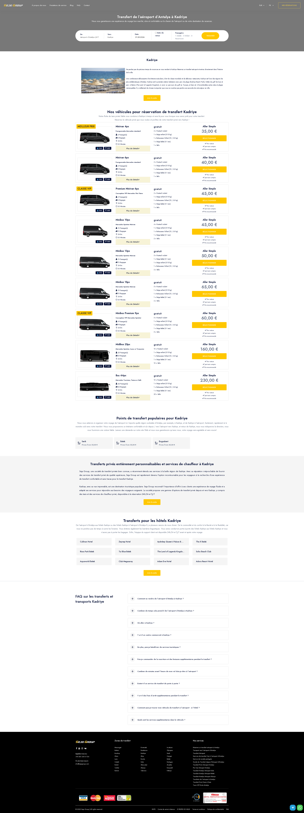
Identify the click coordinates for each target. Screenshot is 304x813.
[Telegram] (293, 808)
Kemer (117, 771)
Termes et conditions (198, 809)
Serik (168, 753)
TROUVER (210, 35)
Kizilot (116, 765)
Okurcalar (144, 765)
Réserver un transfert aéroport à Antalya (206, 747)
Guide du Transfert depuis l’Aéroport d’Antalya (208, 762)
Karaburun (144, 750)
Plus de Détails (132, 148)
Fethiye (169, 771)
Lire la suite (152, 98)
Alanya (143, 768)
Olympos (170, 750)
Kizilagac (170, 762)
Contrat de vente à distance (166, 809)
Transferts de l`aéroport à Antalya (204, 779)
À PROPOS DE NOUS (183, 809)
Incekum (170, 747)
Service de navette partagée (202, 759)
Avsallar (169, 765)
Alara (116, 756)
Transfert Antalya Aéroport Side (203, 771)
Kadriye (143, 753)
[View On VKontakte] (85, 748)
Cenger (169, 756)
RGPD (153, 809)
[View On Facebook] (76, 748)
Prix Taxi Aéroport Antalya (201, 768)
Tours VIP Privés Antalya (201, 785)
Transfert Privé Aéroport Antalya (203, 765)
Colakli (117, 762)
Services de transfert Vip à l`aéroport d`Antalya (208, 756)
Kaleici (117, 750)
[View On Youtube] (79, 748)
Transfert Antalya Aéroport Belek (203, 773)
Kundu (143, 759)
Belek (168, 759)
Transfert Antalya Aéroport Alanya (204, 776)
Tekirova (143, 771)
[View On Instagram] (82, 748)
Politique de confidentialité (215, 809)
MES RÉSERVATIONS (289, 5)
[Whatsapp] (300, 808)
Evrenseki (144, 747)
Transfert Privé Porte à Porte (202, 782)
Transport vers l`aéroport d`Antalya (204, 750)
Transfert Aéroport (199, 753)
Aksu (142, 756)
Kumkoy (117, 753)
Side (142, 762)
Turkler (117, 768)
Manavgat (118, 747)
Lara (116, 759)
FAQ (227, 809)
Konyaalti (170, 768)
